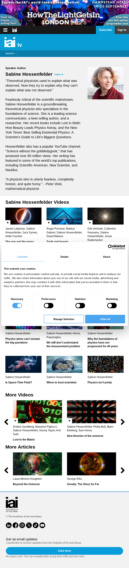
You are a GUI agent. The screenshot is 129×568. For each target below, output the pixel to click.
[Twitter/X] (29, 525)
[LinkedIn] (9, 525)
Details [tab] (64, 256)
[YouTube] (42, 525)
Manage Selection (63, 319)
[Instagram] (22, 525)
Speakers (10, 53)
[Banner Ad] (64, 13)
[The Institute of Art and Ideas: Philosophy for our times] (5, 30)
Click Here (64, 550)
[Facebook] (15, 525)
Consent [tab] (22, 256)
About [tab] (106, 256)
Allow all (105, 319)
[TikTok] (35, 525)
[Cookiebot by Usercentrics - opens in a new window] (110, 247)
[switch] (48, 305)
